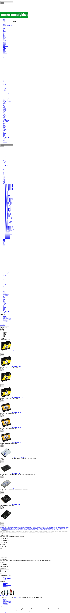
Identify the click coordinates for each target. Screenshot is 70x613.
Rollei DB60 (7, 190)
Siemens (4, 277)
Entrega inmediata (3, 327)
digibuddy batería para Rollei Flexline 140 (19, 457)
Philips (4, 179)
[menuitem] (36, 5)
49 (3, 329)
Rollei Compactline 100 (9, 184)
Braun (4, 269)
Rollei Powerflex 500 (8, 200)
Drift (3, 305)
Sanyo (4, 240)
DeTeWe (4, 288)
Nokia (4, 281)
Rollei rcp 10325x (8, 204)
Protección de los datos (7, 8)
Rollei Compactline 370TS (9, 228)
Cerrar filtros (2, 325)
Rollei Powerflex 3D (8, 230)
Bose (3, 296)
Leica (4, 168)
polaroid (4, 180)
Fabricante (2, 330)
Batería (4, 270)
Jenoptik (4, 163)
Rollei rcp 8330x (8, 209)
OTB (5, 335)
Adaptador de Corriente (7, 275)
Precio (1, 328)
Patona (5, 336)
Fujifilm (4, 263)
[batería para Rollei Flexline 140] (6, 473)
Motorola (4, 289)
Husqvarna (4, 282)
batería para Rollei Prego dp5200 (17, 488)
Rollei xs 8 (7, 223)
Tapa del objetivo (6, 311)
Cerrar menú (5, 142)
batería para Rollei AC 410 (16, 427)
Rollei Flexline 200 (8, 197)
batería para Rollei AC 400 (16, 442)
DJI (3, 310)
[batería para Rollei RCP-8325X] (6, 519)
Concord (4, 156)
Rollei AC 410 (7, 238)
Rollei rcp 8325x (8, 208)
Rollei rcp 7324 (7, 205)
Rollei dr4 (6, 193)
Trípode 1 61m (7, 527)
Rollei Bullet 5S (7, 233)
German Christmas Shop (4, 595)
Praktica (4, 181)
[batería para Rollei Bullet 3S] (6, 350)
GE (3, 286)
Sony (3, 243)
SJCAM (4, 301)
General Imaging (5, 273)
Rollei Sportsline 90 (8, 217)
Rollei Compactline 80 (9, 189)
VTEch (4, 291)
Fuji (3, 158)
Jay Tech (4, 162)
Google (4, 312)
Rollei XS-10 (7, 224)
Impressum (4, 5)
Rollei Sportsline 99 (8, 218)
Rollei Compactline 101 (9, 185)
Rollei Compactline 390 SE (9, 229)
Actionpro (4, 303)
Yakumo (4, 247)
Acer (3, 148)
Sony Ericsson (5, 295)
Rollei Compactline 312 (9, 226)
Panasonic (4, 177)
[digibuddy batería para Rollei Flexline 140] (6, 457)
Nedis (5, 334)
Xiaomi (4, 280)
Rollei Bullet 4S (7, 232)
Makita (4, 299)
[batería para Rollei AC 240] (6, 412)
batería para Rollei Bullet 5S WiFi (17, 397)
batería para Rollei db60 (16, 504)
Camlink (5, 332)
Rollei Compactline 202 (9, 188)
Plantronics (4, 290)
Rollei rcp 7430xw (8, 207)
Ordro (4, 260)
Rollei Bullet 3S (7, 231)
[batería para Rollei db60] (6, 504)
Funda (4, 266)
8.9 (2, 329)
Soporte (4, 308)
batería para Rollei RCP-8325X (17, 519)
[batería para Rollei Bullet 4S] (6, 366)
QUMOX (4, 302)
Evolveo (4, 300)
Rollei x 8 (6, 219)
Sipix (3, 242)
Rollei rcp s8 (7, 212)
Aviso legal (5, 6)
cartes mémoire (5, 274)
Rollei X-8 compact (8, 221)
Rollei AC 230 (7, 235)
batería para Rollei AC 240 (16, 412)
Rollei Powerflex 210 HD (9, 198)
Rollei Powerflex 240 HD (9, 199)
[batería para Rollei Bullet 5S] (6, 381)
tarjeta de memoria (6, 272)
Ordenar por (2, 324)
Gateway (4, 159)
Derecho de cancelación (7, 7)
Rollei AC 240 (7, 236)
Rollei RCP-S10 (7, 215)
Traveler (4, 245)
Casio (4, 155)
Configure (5, 612)
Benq (3, 153)
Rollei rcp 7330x (8, 206)
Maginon (4, 170)
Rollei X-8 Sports (8, 222)
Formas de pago (5, 10)
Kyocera (4, 167)
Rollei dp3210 (7, 191)
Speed (4, 261)
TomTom (4, 307)
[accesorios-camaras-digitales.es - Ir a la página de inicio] (14, 17)
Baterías (4, 265)
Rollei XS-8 (7, 225)
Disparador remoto (6, 267)
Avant (4, 152)
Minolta (4, 173)
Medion (4, 171)
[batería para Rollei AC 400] (6, 442)
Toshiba (4, 244)
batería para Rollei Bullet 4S (16, 366)
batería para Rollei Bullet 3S (16, 350)
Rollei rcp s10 (7, 211)
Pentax (4, 178)
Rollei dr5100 (7, 195)
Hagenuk (4, 284)
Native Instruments (6, 294)
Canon (4, 154)
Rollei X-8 (6, 220)
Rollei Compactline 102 (9, 186)
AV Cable (4, 264)
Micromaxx (5, 172)
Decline (1, 612)
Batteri (4, 309)
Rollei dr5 (6, 194)
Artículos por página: (4, 339)
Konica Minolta (5, 165)
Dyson (4, 292)
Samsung (4, 239)
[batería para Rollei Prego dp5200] (6, 488)
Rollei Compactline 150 (9, 187)
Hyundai (4, 161)
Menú (4, 19)
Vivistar (4, 257)
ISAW (4, 304)
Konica (4, 166)
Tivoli (4, 297)
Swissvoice (5, 271)
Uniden (4, 285)
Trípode (11, 527)
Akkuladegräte (5, 262)
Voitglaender (5, 246)
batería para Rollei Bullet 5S (16, 381)
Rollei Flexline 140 (8, 196)
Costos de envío (5, 9)
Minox (4, 174)
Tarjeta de (31, 527)
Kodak (4, 164)
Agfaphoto (4, 150)
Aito (3, 151)
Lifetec (4, 169)
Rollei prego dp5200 (8, 202)
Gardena (4, 283)
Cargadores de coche (6, 268)
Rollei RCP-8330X (8, 214)
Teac (3, 298)
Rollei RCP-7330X (8, 213)
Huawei (4, 278)
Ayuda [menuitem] (5, 7)
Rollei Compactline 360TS (9, 227)
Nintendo (4, 293)
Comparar (2, 369)
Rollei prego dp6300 (8, 203)
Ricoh (4, 182)
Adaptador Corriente (6, 258)
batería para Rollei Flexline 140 (17, 473)
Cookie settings (5, 583)
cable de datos (5, 255)
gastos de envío (17, 597)
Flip (3, 306)
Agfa (3, 149)
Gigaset (4, 276)
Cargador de (15, 527)
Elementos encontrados (4, 326)
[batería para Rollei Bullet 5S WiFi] (6, 397)
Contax (4, 157)
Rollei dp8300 (7, 192)
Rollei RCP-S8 (7, 216)
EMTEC (5, 333)
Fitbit (3, 279)
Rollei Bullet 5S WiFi (8, 234)
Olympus (4, 176)
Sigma (4, 241)
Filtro (1, 323)
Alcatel (4, 287)
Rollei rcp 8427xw (8, 210)
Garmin (4, 256)
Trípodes (4, 248)
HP (3, 160)
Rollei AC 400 (7, 237)
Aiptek (4, 259)
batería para (2, 527)
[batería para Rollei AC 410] (6, 427)
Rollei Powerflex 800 (8, 201)
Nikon (4, 175)
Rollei (4, 183)
